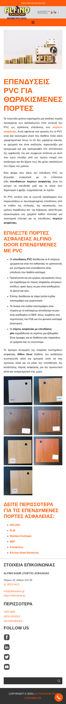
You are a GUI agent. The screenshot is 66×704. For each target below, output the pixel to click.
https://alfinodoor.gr (14, 595)
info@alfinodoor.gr (14, 591)
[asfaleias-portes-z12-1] (18, 390)
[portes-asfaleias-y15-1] (18, 480)
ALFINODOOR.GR (45, 693)
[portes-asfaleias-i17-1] (48, 420)
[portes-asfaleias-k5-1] (48, 450)
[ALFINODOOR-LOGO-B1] (17, 12)
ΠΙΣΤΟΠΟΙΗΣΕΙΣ (13, 621)
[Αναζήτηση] (58, 680)
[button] (33, 22)
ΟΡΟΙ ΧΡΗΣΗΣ (12, 616)
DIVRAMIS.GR (33, 698)
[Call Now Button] (58, 697)
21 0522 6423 (11, 584)
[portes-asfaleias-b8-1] (18, 420)
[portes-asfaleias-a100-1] (48, 390)
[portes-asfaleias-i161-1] (18, 450)
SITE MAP (9, 612)
